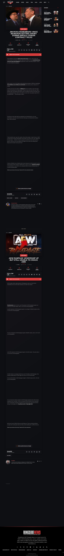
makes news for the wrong (23, 58)
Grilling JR (22, 88)
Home (17, 2)
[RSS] (46, 547)
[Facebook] (19, 50)
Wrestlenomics (10, 305)
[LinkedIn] (27, 50)
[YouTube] (32, 50)
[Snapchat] (37, 50)
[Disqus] (24, 499)
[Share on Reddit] (37, 194)
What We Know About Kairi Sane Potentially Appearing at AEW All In (47, 13)
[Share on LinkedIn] (32, 194)
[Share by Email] (39, 194)
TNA (32, 2)
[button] (48, 2)
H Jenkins (17, 264)
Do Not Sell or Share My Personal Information (32, 555)
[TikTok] (43, 547)
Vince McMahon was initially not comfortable (16, 84)
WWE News (10, 6)
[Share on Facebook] (27, 194)
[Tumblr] (33, 547)
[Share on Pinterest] (34, 194)
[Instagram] (34, 50)
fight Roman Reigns (36, 164)
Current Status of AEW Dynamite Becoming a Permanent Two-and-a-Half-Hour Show (48, 19)
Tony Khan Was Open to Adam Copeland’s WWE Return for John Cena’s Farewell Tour (47, 25)
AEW (27, 2)
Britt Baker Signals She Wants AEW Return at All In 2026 (48, 32)
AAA (36, 2)
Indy (45, 2)
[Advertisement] (14, 129)
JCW (40, 2)
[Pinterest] (29, 50)
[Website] (37, 461)
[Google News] (24, 50)
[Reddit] (39, 50)
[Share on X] (29, 194)
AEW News (10, 232)
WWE (22, 2)
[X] (22, 50)
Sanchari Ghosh (18, 40)
